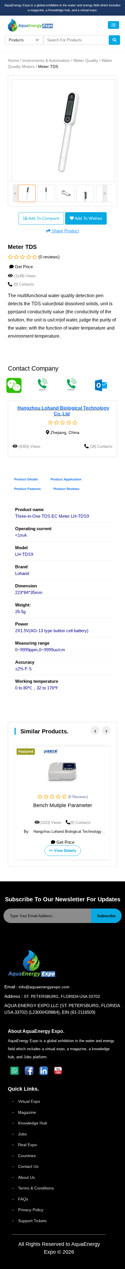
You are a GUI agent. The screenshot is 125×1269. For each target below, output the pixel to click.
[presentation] (95, 730)
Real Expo (27, 1144)
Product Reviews (66, 489)
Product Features (27, 489)
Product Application (66, 479)
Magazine (27, 1112)
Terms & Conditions (36, 1188)
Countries (27, 1155)
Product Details (26, 479)
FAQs (23, 1199)
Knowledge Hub (32, 1123)
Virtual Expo (29, 1101)
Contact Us (28, 1166)
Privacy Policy (30, 1209)
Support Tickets (32, 1220)
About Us (26, 1177)
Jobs (22, 1134)
